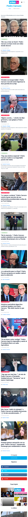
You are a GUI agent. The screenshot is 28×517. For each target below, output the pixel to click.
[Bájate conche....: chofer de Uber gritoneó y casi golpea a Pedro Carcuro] (14, 104)
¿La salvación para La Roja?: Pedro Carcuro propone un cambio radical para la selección (13, 273)
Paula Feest (5, 384)
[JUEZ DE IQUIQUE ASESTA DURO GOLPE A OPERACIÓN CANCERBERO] (15, 497)
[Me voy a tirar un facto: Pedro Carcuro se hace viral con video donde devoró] (14, 28)
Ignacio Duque (6, 417)
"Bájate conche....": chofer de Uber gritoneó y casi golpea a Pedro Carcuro (13, 120)
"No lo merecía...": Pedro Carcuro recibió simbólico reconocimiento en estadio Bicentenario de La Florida (14, 237)
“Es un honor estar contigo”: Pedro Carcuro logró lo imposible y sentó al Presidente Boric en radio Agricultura (14, 342)
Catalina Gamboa (6, 314)
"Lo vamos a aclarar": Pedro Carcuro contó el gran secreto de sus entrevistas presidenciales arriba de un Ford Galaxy (14, 198)
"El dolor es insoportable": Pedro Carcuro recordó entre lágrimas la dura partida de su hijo (13, 82)
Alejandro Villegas (6, 50)
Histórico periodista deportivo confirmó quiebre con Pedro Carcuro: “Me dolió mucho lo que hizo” (12, 307)
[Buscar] (24, 2)
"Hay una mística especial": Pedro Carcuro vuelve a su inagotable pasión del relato (13, 158)
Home (10, 8)
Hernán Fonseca (6, 88)
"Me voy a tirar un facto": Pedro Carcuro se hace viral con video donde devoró (12, 44)
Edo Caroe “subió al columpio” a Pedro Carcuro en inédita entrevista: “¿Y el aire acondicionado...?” (14, 411)
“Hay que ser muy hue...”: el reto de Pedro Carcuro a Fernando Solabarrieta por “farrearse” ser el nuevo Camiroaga (13, 377)
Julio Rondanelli (6, 279)
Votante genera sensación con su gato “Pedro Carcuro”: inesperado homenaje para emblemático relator (13, 444)
